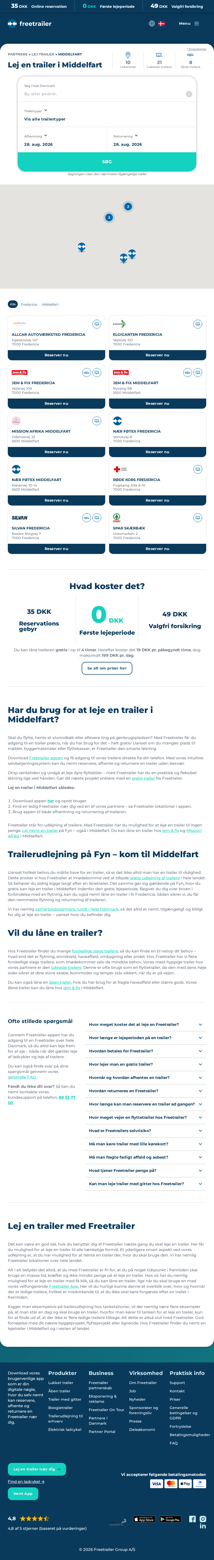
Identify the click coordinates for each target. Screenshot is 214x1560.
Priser (175, 1399)
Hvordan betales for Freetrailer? (121, 1051)
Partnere (18, 54)
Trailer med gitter (64, 1399)
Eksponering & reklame (103, 1399)
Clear (189, 94)
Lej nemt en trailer (40, 830)
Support (177, 1382)
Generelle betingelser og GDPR (184, 1412)
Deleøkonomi (142, 1429)
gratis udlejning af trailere (155, 877)
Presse (135, 1421)
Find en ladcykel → (26, 1481)
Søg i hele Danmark (39, 86)
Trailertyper (33, 111)
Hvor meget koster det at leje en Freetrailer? (134, 1024)
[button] (157, 23)
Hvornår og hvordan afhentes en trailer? (129, 1077)
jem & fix (170, 830)
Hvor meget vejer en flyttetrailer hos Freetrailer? (138, 1117)
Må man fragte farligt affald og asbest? (128, 1157)
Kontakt (177, 1391)
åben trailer (60, 982)
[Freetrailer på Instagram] (203, 1519)
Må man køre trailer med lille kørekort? (128, 1143)
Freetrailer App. (64, 1286)
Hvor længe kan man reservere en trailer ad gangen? (142, 1104)
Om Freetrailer (143, 1382)
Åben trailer (59, 1391)
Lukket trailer (60, 1382)
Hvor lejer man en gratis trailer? (121, 1064)
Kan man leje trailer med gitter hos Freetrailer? (136, 1183)
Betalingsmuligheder (190, 1434)
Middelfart (50, 304)
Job (132, 1391)
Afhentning (33, 136)
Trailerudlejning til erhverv (65, 1419)
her (50, 800)
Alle (13, 304)
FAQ (174, 1443)
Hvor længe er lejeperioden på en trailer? (130, 1037)
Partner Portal (102, 1431)
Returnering (123, 136)
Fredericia (29, 304)
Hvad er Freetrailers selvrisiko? (120, 1130)
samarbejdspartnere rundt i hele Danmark (76, 909)
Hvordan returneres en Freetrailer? (123, 1090)
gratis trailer (143, 778)
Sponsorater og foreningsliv (143, 1410)
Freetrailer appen (46, 757)
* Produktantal (196, 49)
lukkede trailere (66, 967)
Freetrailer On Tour (106, 1409)
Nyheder (137, 1399)
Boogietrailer (60, 1407)
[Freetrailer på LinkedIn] (203, 1525)
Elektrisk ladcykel (64, 1429)
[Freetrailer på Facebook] (192, 1519)
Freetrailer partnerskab (100, 1385)
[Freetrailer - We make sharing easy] (29, 23)
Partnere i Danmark (98, 1421)
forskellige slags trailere (95, 951)
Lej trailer (43, 54)
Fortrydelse (180, 1426)
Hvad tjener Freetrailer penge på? (122, 1170)
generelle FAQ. (22, 1077)
